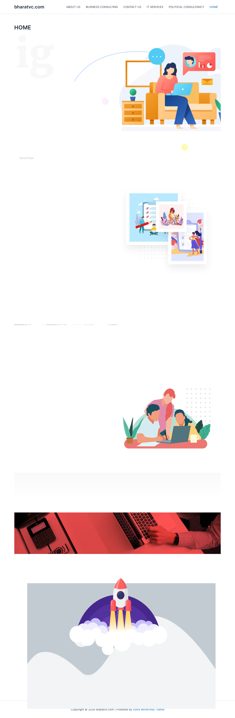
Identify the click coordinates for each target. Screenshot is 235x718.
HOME (214, 7)
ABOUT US (73, 7)
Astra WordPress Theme (148, 709)
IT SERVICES (155, 7)
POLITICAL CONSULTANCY (186, 7)
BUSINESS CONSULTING (102, 7)
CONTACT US (132, 7)
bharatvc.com (29, 6)
